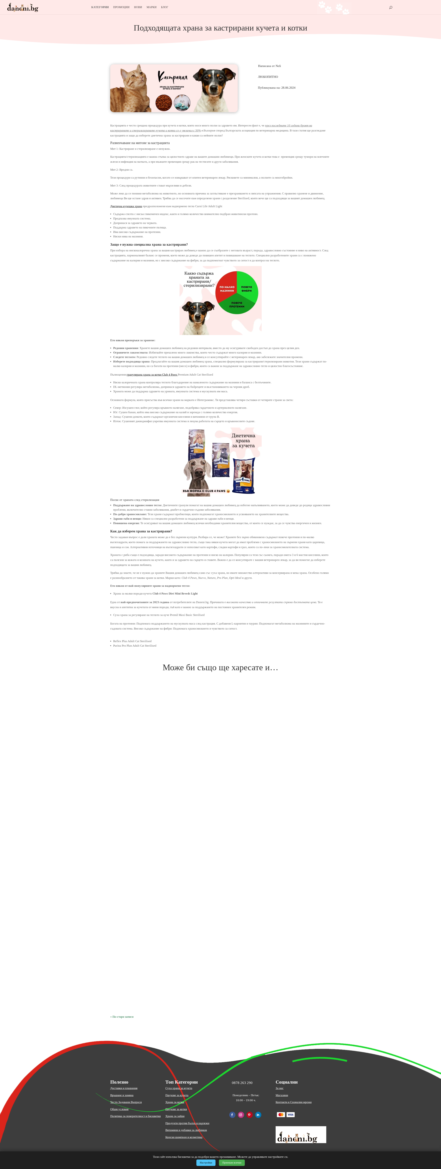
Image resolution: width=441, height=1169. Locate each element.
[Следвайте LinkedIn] (258, 1115)
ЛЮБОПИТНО (268, 76)
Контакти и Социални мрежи (294, 1102)
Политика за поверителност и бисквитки (135, 1116)
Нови (138, 7)
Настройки (206, 1162)
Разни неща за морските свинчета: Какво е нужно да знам (220, 829)
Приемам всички (231, 1162)
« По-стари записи (122, 1016)
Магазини (282, 1095)
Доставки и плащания (123, 1088)
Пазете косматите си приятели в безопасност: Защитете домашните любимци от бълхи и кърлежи (220, 985)
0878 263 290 (242, 1083)
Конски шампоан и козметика (183, 1137)
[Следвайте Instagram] (241, 1115)
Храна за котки (174, 1102)
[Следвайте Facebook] (232, 1115)
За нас (280, 1088)
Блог (164, 7)
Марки (152, 7)
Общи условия (119, 1109)
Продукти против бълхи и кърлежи (187, 1123)
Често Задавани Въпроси (126, 1102)
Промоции (121, 7)
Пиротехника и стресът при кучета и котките (220, 1002)
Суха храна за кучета (178, 1088)
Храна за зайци (174, 1116)
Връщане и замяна (122, 1095)
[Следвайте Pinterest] (250, 1115)
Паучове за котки (176, 1109)
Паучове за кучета (176, 1095)
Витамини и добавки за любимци (186, 1130)
